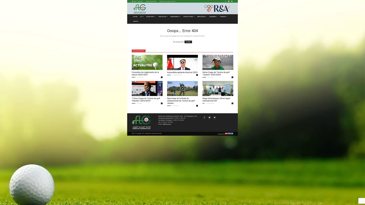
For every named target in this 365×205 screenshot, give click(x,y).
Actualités (134, 69)
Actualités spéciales (172, 69)
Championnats (174, 16)
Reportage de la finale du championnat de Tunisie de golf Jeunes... (181, 100)
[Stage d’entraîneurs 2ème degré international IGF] (217, 88)
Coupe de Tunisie (188, 16)
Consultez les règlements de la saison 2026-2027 (145, 73)
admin (133, 77)
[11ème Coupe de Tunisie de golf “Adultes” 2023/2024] (147, 88)
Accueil (135, 16)
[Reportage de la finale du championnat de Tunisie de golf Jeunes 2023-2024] (182, 88)
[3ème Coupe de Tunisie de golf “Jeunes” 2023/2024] (217, 62)
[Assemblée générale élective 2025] (182, 62)
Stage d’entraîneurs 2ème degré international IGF (216, 99)
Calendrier (212, 16)
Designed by (221, 134)
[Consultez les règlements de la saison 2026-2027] (147, 62)
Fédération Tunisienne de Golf (167, 1)
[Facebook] (225, 1)
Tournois (223, 16)
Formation (205, 95)
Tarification (162, 16)
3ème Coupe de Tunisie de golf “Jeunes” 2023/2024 (216, 73)
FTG (141, 16)
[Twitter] (228, 1)
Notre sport (150, 16)
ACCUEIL (188, 41)
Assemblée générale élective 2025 (182, 72)
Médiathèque (201, 16)
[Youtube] (231, 1)
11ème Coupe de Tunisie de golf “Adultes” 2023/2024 (146, 99)
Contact (135, 21)
